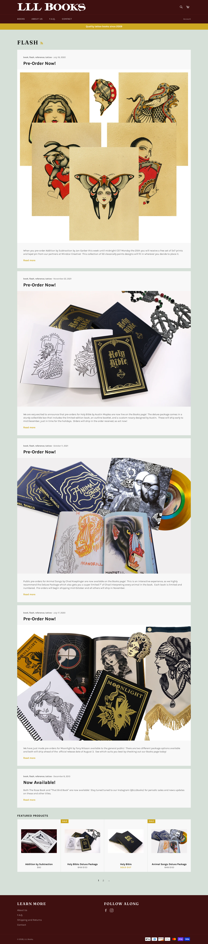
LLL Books (28, 939)
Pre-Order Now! (39, 63)
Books (21, 19)
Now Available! (39, 782)
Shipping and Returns (29, 919)
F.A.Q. (52, 19)
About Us (37, 19)
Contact (67, 19)
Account (187, 19)
